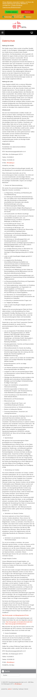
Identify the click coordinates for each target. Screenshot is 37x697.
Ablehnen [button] (27, 12)
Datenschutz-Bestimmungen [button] (12, 7)
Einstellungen (18, 17)
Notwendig (7, 17)
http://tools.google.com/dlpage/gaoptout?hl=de (15, 615)
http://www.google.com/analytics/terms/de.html (19, 622)
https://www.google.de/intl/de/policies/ (15, 623)
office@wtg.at (10, 162)
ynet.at (9, 689)
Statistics (28, 17)
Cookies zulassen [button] (11, 12)
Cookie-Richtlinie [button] (16, 5)
